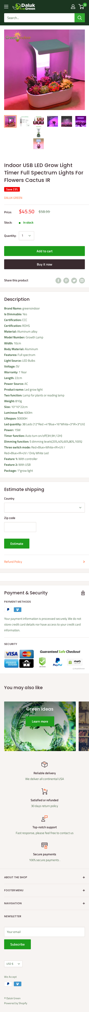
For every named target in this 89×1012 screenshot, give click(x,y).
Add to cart (45, 251)
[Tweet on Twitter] (74, 280)
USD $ (9, 964)
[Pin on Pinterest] (66, 280)
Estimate (16, 543)
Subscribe (17, 944)
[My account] (73, 6)
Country (9, 498)
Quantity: (10, 235)
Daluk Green (13, 198)
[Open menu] (6, 6)
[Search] (80, 17)
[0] (81, 6)
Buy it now (44, 264)
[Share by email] (82, 280)
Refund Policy (13, 561)
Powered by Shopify (15, 1003)
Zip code (9, 517)
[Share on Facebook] (58, 280)
